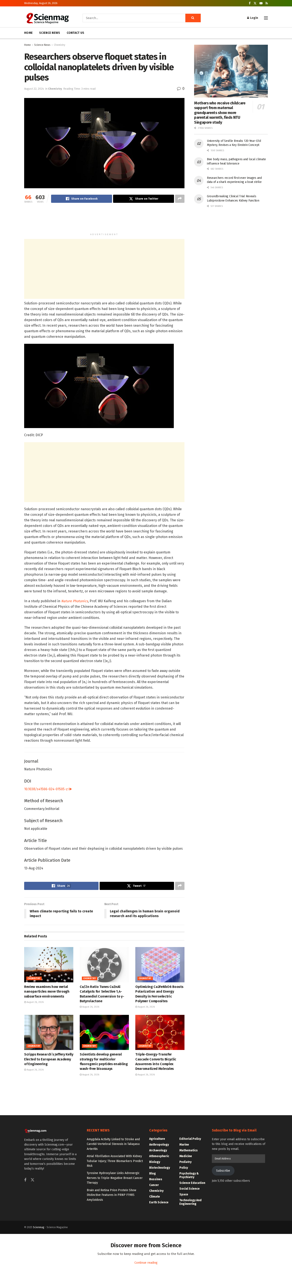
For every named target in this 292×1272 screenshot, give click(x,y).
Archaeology (158, 1150)
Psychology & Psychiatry (189, 1175)
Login (253, 18)
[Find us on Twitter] (255, 3)
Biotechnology (159, 1168)
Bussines (155, 1179)
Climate (154, 1196)
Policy (183, 1168)
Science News (42, 44)
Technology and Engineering (190, 1202)
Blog (152, 1173)
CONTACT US (75, 33)
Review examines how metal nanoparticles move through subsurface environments (46, 991)
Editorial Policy (190, 1139)
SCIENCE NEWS (49, 33)
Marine (184, 1144)
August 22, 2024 (34, 88)
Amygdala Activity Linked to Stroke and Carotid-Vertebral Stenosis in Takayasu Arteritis (113, 1144)
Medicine (185, 1156)
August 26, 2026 (35, 1002)
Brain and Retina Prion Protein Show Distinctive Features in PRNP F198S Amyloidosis (111, 1195)
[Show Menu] (266, 17)
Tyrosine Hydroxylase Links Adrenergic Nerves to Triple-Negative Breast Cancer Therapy (115, 1178)
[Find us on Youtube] (261, 3)
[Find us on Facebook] (250, 3)
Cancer (154, 1185)
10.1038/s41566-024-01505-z (46, 789)
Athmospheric (159, 1156)
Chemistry (59, 44)
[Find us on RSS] (266, 3)
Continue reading (146, 1263)
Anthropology (159, 1144)
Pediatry (185, 1162)
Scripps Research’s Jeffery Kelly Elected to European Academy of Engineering (48, 1059)
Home (27, 44)
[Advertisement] (104, 220)
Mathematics (188, 1150)
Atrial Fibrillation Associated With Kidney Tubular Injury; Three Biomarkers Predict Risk (115, 1161)
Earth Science (158, 1202)
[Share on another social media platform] (179, 199)
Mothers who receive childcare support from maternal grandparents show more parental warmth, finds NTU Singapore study (219, 113)
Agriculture (157, 1139)
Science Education (192, 1183)
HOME (28, 33)
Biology (154, 1162)
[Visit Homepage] (47, 18)
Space (183, 1194)
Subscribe (223, 1171)
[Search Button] (193, 18)
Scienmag (38, 1227)
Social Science (189, 1188)
